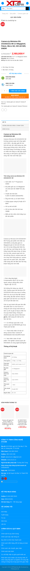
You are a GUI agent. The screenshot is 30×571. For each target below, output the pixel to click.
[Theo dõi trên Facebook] (2, 478)
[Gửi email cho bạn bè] (5, 110)
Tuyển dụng (4, 515)
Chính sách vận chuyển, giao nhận (11, 548)
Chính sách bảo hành (7, 551)
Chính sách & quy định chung (10, 533)
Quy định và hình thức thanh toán (11, 540)
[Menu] (2, 3)
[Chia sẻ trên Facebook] (2, 110)
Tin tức (3, 518)
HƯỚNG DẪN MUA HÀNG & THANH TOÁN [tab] (13, 125)
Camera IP (17, 102)
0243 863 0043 (13, 451)
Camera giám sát (23, 13)
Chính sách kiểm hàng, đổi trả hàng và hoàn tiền (14, 544)
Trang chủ (5, 13)
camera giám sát (8, 106)
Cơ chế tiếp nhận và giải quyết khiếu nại (13, 554)
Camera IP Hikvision (22, 106)
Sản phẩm (13, 13)
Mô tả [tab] (4, 122)
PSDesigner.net (15, 569)
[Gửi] (27, 8)
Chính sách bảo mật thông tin (10, 537)
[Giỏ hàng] (27, 3)
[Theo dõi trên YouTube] (5, 478)
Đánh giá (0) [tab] (5, 129)
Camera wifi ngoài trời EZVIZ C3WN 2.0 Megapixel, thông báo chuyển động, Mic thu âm (7, 423)
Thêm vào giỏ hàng (17, 91)
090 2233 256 (10, 454)
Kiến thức (4, 521)
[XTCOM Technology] (15, 3)
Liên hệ (3, 524)
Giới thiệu (4, 511)
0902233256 (9, 499)
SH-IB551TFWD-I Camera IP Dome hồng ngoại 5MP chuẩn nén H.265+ (22, 422)
